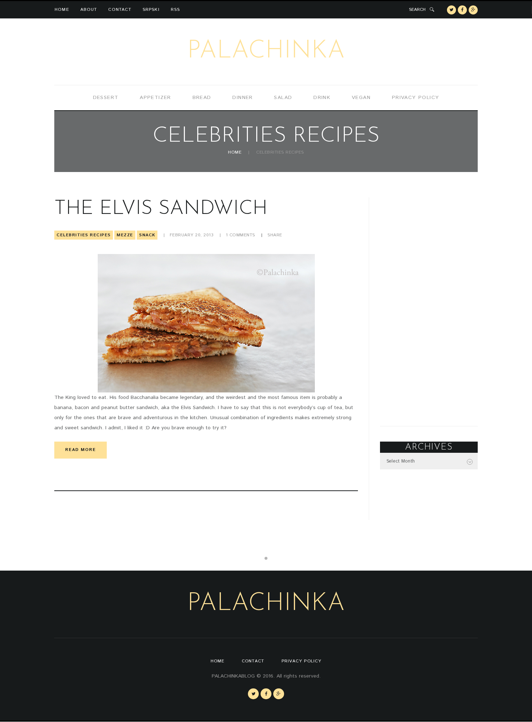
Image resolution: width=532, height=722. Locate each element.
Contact (119, 10)
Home (62, 10)
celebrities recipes (83, 235)
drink (321, 97)
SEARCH (417, 10)
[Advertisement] (429, 305)
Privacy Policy (415, 97)
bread (202, 97)
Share (274, 235)
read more (80, 450)
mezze (125, 235)
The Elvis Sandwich (160, 209)
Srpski (151, 10)
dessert (106, 97)
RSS (175, 10)
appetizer (155, 97)
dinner (242, 97)
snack (147, 235)
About (88, 10)
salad (283, 97)
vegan (361, 97)
